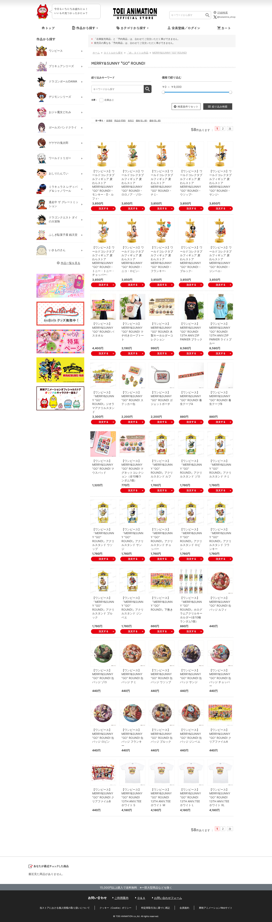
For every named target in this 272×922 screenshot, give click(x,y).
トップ (50, 27)
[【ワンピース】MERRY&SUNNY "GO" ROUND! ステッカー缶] (132, 375)
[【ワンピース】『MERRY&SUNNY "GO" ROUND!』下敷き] (161, 581)
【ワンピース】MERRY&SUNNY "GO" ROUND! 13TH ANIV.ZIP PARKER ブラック (191, 331)
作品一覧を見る (70, 263)
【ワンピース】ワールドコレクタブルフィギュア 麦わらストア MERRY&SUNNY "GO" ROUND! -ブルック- (191, 259)
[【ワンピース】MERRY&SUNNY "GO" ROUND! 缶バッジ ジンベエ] (191, 713)
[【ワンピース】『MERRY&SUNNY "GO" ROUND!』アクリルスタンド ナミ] (220, 444)
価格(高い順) (155, 120)
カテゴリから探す (133, 27)
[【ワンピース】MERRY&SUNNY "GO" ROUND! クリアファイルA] (220, 713)
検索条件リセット (188, 106)
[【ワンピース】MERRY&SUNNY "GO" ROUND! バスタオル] (103, 307)
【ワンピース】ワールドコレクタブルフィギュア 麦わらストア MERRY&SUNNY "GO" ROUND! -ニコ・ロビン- (132, 259)
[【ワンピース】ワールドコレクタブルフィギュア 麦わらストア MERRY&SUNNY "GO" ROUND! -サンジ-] (220, 154)
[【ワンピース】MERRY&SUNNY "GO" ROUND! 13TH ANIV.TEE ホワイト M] (161, 772)
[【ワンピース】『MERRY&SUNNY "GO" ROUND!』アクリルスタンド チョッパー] (161, 512)
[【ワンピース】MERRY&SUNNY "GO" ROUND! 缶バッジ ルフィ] (220, 581)
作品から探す (85, 27)
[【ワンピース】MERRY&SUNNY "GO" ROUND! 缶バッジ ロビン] (103, 713)
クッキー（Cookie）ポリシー (115, 907)
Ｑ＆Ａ (141, 898)
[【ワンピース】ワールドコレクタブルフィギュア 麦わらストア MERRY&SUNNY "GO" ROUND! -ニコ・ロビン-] (132, 230)
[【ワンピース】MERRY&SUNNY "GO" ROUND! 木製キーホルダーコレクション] (161, 307)
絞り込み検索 (219, 106)
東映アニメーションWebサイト (215, 907)
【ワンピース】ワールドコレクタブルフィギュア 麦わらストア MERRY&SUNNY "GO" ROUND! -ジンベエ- (220, 259)
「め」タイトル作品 (137, 52)
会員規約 (184, 907)
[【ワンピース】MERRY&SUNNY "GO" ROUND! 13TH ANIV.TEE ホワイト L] (191, 772)
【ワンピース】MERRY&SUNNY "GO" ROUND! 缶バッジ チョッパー (220, 678)
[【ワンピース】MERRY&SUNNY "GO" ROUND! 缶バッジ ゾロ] (103, 653)
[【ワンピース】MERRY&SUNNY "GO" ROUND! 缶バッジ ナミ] (132, 653)
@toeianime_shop (226, 17)
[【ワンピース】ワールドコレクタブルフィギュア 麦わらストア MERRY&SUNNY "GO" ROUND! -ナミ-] (161, 154)
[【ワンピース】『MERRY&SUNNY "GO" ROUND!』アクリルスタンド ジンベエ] (132, 581)
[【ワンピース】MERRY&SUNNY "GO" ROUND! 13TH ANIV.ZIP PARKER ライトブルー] (220, 307)
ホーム (96, 52)
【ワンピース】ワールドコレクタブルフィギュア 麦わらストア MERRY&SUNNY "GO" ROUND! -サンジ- (220, 182)
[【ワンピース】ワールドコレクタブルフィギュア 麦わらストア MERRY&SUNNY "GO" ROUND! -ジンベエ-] (220, 230)
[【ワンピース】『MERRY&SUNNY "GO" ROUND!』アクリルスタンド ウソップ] (103, 512)
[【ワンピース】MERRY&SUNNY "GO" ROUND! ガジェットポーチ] (161, 375)
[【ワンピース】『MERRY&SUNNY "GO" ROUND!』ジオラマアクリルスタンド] (103, 375)
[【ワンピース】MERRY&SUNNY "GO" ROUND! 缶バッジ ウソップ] (161, 653)
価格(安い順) (141, 120)
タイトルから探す (113, 52)
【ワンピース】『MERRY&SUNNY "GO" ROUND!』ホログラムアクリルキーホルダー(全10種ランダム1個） (191, 609)
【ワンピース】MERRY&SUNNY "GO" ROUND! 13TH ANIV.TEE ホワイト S (131, 797)
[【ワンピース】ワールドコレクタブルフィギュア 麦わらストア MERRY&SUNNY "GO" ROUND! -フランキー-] (161, 230)
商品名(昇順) (120, 120)
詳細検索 (222, 12)
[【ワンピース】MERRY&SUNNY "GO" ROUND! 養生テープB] (220, 375)
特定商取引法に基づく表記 (155, 907)
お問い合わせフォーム (168, 898)
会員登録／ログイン (186, 27)
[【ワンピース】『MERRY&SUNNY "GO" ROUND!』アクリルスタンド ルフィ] (161, 444)
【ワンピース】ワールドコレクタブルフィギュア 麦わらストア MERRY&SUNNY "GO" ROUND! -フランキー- (162, 259)
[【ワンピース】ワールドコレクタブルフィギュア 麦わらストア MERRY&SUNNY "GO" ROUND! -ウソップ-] (191, 154)
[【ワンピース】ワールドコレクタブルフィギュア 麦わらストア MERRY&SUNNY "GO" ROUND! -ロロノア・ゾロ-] (132, 154)
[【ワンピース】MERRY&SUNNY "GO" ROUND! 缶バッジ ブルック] (161, 713)
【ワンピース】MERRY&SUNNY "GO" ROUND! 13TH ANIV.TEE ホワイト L (190, 797)
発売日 (131, 120)
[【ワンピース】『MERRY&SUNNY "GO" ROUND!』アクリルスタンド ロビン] (191, 512)
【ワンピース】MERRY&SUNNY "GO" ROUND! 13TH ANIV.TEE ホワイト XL (219, 797)
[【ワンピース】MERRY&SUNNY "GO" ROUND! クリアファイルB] (103, 772)
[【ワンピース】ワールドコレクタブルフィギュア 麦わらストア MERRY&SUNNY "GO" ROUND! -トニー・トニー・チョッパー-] (103, 230)
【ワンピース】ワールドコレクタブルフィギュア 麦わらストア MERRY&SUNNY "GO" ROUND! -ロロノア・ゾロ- (132, 182)
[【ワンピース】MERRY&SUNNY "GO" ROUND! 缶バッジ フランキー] (132, 713)
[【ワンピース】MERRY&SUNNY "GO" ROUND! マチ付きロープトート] (132, 307)
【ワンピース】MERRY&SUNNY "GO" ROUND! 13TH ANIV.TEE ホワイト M (161, 797)
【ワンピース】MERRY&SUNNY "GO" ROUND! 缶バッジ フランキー (132, 737)
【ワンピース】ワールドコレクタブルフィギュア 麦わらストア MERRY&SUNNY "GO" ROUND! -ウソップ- (191, 182)
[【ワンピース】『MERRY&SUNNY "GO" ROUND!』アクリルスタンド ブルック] (103, 581)
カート (226, 27)
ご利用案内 (121, 898)
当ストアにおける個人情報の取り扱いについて (65, 907)
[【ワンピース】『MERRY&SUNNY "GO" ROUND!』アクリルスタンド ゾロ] (191, 444)
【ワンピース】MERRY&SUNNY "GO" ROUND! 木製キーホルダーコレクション (162, 331)
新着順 (109, 120)
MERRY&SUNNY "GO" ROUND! (169, 52)
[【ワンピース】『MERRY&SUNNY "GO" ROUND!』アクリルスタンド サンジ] (132, 512)
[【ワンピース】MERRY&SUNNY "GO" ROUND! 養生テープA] (191, 375)
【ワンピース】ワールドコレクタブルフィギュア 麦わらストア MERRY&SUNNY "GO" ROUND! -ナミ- (162, 182)
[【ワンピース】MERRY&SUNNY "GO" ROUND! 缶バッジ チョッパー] (220, 653)
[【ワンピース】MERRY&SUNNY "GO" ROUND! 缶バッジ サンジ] (191, 653)
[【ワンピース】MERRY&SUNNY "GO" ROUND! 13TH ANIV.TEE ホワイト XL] (220, 772)
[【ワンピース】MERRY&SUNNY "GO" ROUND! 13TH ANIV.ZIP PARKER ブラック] (191, 307)
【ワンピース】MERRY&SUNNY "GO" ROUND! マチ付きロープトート (132, 331)
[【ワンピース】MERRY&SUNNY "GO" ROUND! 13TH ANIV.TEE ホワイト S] (132, 772)
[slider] (163, 92)
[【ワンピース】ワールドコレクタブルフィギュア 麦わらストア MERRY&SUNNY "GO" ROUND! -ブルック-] (191, 230)
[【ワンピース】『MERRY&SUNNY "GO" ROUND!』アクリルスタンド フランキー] (220, 512)
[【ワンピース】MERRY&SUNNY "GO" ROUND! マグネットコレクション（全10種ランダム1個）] (132, 444)
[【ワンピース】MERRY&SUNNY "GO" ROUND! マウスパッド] (103, 444)
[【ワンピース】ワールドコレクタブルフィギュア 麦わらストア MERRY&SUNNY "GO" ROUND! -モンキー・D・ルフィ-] (103, 154)
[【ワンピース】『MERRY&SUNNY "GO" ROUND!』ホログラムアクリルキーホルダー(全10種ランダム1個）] (191, 581)
